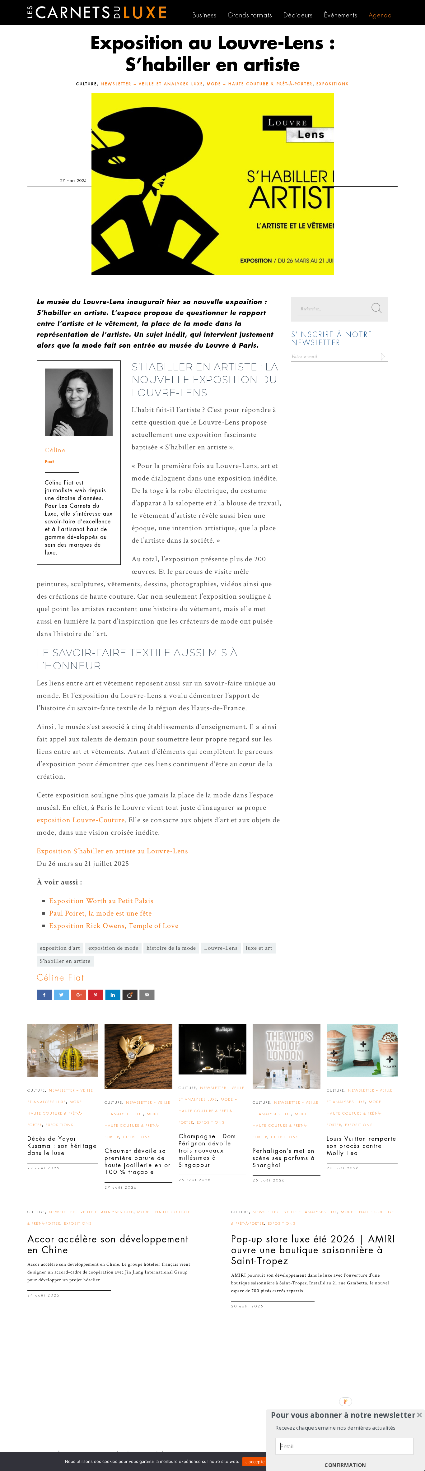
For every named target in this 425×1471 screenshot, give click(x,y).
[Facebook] (44, 994)
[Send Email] (147, 994)
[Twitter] (61, 994)
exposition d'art (60, 948)
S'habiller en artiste (65, 961)
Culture (86, 84)
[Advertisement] (212, 1388)
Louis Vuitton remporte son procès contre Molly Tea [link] (361, 1146)
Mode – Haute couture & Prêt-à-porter (260, 84)
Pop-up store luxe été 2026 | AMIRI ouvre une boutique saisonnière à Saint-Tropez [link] (313, 1250)
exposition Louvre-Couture (81, 820)
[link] (62, 1050)
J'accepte (255, 1461)
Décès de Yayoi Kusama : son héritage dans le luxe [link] (62, 1146)
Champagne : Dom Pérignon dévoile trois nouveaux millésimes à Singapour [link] (207, 1150)
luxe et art (259, 948)
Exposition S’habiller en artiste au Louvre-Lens (112, 851)
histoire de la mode (171, 948)
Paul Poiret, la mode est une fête (100, 913)
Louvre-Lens (221, 948)
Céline (55, 450)
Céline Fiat (61, 977)
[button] (343, 1415)
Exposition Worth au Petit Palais (101, 901)
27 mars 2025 (73, 181)
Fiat (49, 462)
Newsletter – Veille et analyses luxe (152, 84)
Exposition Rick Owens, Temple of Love (114, 925)
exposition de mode (113, 948)
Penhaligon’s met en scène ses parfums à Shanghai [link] (284, 1158)
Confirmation (345, 1465)
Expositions (332, 84)
